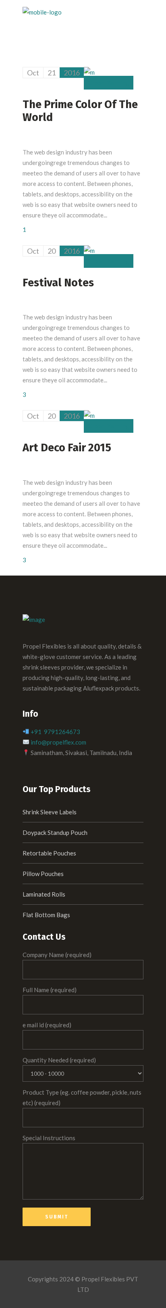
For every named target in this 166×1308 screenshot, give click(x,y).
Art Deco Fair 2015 (67, 447)
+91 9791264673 (55, 731)
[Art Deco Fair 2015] (89, 415)
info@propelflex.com (58, 742)
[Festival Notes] (89, 250)
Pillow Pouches (43, 873)
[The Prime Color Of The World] (89, 72)
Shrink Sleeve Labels (50, 812)
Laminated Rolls (44, 894)
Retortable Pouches (49, 853)
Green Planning (108, 82)
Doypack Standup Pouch (55, 832)
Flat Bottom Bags (46, 914)
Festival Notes (58, 282)
